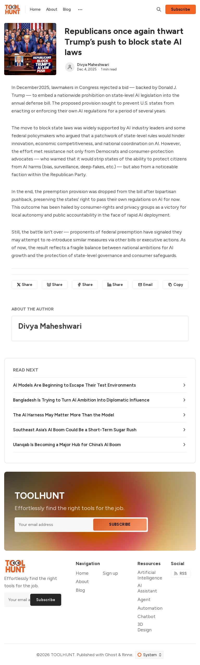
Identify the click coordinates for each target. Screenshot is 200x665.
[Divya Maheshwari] (70, 67)
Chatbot (146, 616)
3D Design (145, 626)
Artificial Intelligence (150, 575)
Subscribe (180, 9)
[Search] (159, 9)
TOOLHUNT (63, 654)
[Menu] (80, 9)
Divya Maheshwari (93, 64)
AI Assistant (147, 588)
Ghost (111, 654)
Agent (144, 599)
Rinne (127, 654)
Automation (150, 608)
